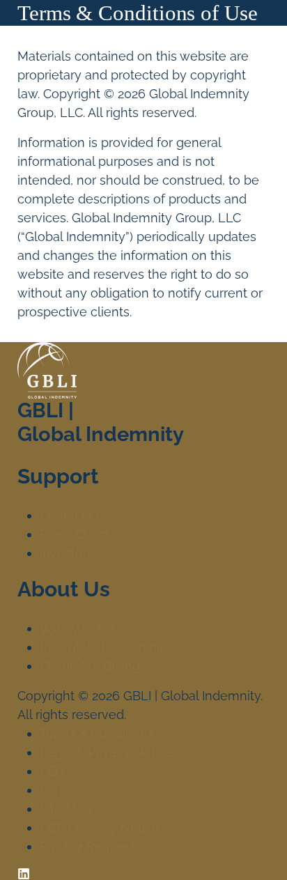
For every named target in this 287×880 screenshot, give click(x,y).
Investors (66, 553)
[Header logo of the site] (39, 41)
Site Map (65, 808)
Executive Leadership (103, 647)
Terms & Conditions (97, 733)
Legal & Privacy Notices (109, 752)
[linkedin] (23, 873)
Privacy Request (87, 846)
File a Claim (74, 534)
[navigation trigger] (256, 40)
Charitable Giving (90, 665)
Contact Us (72, 515)
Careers (62, 789)
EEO (52, 771)
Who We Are (77, 628)
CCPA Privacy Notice (100, 827)
